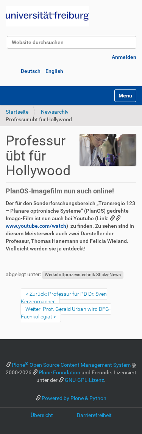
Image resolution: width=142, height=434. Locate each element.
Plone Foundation (59, 372)
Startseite (17, 112)
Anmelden (124, 57)
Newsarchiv (55, 112)
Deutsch (31, 71)
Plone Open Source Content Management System (71, 365)
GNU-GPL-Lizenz (84, 380)
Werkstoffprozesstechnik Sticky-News (83, 274)
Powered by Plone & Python (74, 398)
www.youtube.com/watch (36, 226)
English (54, 71)
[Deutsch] (47, 16)
